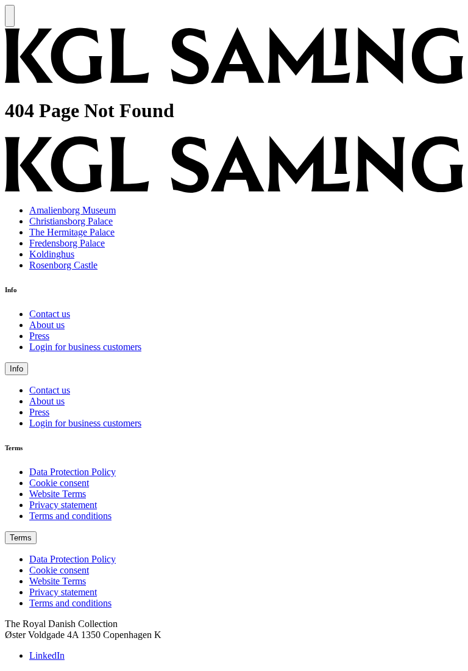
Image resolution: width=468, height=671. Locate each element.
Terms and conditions (70, 516)
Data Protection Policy (72, 472)
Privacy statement (63, 505)
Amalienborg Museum (72, 210)
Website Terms (57, 494)
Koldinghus (51, 254)
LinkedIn (47, 655)
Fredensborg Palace (67, 243)
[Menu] (10, 16)
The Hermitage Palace (72, 232)
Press (39, 336)
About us (47, 325)
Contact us (49, 314)
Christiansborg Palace (71, 221)
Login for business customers (85, 347)
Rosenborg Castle (63, 265)
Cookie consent (59, 483)
